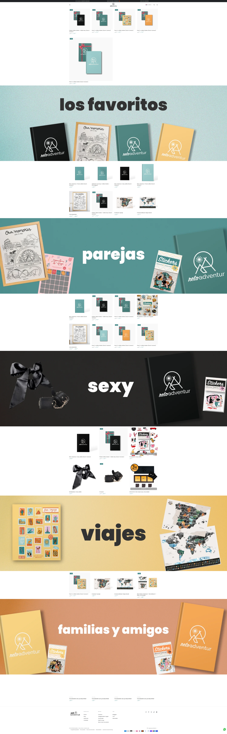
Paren (85, 714)
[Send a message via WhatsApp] (224, 729)
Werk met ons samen (103, 722)
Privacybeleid (82, 729)
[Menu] (69, 4)
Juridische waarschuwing (108, 729)
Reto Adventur (75, 728)
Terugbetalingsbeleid (75, 729)
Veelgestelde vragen (103, 716)
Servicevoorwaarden (90, 729)
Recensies (115, 718)
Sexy (85, 716)
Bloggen (115, 714)
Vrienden (86, 720)
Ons (114, 716)
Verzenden (101, 718)
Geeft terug (101, 720)
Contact (100, 714)
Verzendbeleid (98, 729)
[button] (149, 5)
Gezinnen (86, 718)
